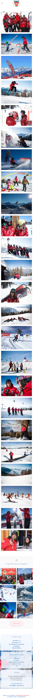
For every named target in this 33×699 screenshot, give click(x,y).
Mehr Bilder (16, 623)
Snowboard (16, 646)
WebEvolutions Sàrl (23, 695)
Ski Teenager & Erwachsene (16, 644)
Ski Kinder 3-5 (16, 640)
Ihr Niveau (16, 660)
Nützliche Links (16, 664)
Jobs (16, 665)
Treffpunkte (16, 658)
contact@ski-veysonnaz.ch (16, 685)
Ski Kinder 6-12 (16, 642)
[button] (2, 3)
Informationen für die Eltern (16, 662)
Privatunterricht (16, 648)
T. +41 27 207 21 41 (16, 683)
